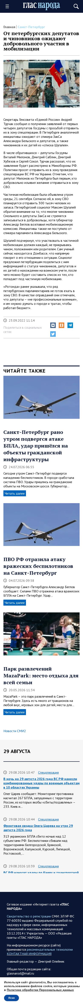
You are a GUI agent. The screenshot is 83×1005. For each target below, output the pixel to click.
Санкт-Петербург (31, 27)
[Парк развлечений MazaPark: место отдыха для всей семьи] (41, 635)
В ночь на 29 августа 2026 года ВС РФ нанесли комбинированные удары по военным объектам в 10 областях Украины (41, 783)
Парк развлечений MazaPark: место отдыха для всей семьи (41, 675)
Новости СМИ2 (14, 731)
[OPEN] (8, 6)
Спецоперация (48, 772)
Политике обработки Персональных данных (40, 990)
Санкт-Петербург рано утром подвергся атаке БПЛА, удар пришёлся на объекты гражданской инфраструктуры (35, 446)
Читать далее (15, 493)
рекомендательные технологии (50, 949)
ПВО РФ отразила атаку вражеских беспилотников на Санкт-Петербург (38, 566)
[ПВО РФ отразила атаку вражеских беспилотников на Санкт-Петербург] (41, 526)
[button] (53, 325)
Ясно (11, 998)
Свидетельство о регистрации (29, 916)
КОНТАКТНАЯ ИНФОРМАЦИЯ (29, 954)
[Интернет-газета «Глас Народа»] (41, 6)
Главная (9, 27)
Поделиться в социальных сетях (22, 329)
